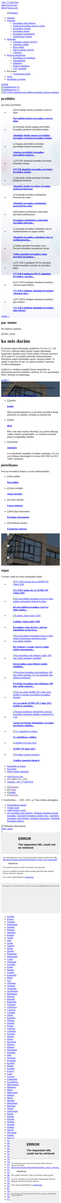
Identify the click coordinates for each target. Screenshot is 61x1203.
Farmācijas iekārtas (17, 529)
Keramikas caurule (21, 28)
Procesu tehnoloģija (16, 55)
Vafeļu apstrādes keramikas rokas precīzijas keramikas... (30, 255)
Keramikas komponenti (24, 34)
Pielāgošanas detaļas (22, 36)
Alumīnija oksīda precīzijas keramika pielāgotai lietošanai (31, 187)
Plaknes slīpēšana (21, 66)
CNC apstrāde (19, 68)
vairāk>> (5, 316)
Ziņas (9, 76)
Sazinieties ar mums (16, 79)
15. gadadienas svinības (24, 737)
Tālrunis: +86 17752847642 (20, 782)
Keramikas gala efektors (24, 23)
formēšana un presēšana (24, 58)
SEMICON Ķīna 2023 (24, 749)
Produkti (11, 20)
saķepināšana (19, 60)
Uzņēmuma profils (21, 74)
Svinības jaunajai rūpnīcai (26, 760)
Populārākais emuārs (16, 805)
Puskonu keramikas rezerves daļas (29, 26)
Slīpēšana (17, 63)
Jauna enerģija (14, 494)
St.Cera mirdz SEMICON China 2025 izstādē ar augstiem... (32, 704)
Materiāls (11, 39)
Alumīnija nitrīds (21, 44)
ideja (9, 425)
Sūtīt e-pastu (7, 828)
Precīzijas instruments (18, 517)
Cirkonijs (17, 52)
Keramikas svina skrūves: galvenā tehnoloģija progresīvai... (30, 628)
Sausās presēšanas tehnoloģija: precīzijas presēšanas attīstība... (33, 724)
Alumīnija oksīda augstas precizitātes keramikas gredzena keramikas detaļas (32, 136)
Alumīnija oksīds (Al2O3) (25, 42)
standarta (12, 447)
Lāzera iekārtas (15, 505)
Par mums (11, 769)
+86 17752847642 (10, 2)
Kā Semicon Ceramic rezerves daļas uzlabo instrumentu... (31, 648)
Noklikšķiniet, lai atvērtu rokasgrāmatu (19, 395)
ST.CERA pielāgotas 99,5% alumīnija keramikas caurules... (32, 275)
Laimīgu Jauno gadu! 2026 (26, 621)
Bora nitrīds (18, 47)
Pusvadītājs (13, 482)
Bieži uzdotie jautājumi (18, 771)
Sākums (11, 18)
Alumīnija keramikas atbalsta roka (32, 815)
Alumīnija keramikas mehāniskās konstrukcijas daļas (29, 204)
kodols (10, 406)
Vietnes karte (13, 807)
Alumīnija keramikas (39, 818)
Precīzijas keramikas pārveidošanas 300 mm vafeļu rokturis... (33, 685)
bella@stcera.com (9, 8)
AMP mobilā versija (16, 810)
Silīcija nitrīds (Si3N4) (23, 50)
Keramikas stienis (21, 31)
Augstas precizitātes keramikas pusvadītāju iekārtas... (28, 153)
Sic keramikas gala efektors (20, 813)
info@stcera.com (9, 5)
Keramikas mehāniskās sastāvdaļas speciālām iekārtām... (30, 221)
